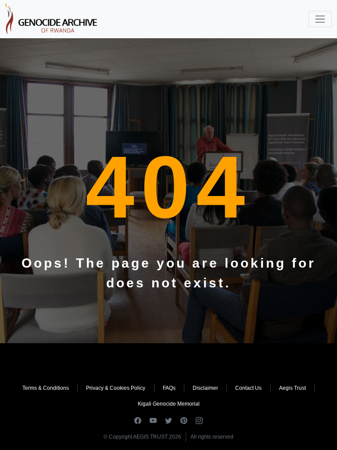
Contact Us (248, 388)
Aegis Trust (292, 388)
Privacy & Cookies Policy (115, 388)
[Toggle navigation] (320, 19)
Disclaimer (205, 388)
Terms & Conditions (45, 388)
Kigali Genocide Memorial (169, 403)
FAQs (169, 388)
